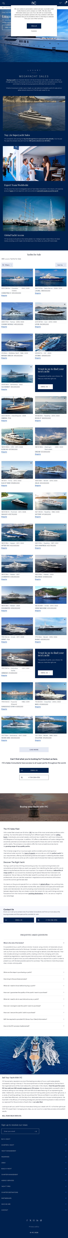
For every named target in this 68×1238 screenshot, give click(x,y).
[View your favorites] (60, 3)
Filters (7, 265)
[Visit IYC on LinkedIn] (37, 1220)
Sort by (60, 265)
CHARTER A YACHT (7, 1145)
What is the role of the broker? (14, 943)
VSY (45, 353)
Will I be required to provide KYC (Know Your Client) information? (25, 1019)
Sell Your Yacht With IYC (11, 1115)
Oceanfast (47, 702)
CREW (3, 1163)
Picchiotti (14, 512)
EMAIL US (44, 387)
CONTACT (4, 1210)
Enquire (4, 295)
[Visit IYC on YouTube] (34, 1220)
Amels (47, 605)
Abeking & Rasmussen (48, 448)
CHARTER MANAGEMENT (9, 1174)
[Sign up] (35, 1131)
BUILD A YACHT (6, 1168)
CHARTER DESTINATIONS (9, 1192)
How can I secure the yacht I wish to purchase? (19, 1012)
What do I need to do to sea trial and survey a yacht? (21, 999)
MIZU (37, 704)
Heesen (12, 543)
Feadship (47, 415)
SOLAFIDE (38, 738)
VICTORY (38, 514)
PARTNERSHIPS (6, 1198)
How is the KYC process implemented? (16, 1026)
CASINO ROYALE (7, 324)
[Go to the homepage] (34, 3)
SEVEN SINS (5, 738)
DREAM (37, 452)
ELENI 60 (4, 449)
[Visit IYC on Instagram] (41, 1220)
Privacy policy (34, 1226)
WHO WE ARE (5, 1204)
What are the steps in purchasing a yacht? (18, 972)
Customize (34, 31)
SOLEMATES (5, 608)
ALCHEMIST (5, 387)
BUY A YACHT (5, 1139)
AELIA (37, 483)
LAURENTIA (5, 577)
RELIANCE (38, 577)
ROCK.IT (38, 418)
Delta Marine (48, 288)
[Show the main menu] (3, 3)
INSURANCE (5, 1157)
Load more (34, 749)
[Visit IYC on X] (30, 1220)
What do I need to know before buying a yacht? (19, 985)
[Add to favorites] (31, 270)
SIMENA (4, 418)
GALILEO (4, 514)
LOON (37, 324)
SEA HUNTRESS (40, 545)
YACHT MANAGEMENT (8, 1151)
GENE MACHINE (41, 608)
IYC (3, 7)
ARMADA (4, 673)
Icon (46, 322)
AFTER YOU (5, 545)
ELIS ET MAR (6, 483)
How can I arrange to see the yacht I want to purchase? (22, 1006)
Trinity (10, 480)
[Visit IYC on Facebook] (27, 1220)
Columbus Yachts (14, 669)
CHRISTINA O (6, 293)
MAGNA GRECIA (7, 355)
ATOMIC (38, 355)
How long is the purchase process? (15, 979)
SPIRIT (3, 639)
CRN (12, 447)
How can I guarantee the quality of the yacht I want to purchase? (25, 992)
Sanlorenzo (14, 384)
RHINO (37, 639)
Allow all (34, 26)
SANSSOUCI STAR (8, 706)
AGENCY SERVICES (7, 1180)
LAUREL (38, 291)
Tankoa (12, 322)
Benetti (46, 480)
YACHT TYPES (5, 1186)
